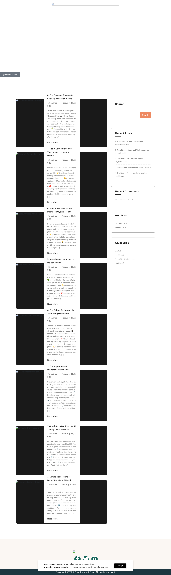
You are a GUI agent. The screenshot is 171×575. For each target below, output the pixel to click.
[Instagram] (94, 559)
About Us (93, 67)
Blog (121, 67)
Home (81, 67)
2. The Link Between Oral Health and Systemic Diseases (61, 426)
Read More (52, 142)
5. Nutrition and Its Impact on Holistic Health (133, 167)
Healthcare (119, 255)
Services (108, 67)
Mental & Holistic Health (124, 259)
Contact (161, 67)
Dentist (118, 251)
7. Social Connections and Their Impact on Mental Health (59, 152)
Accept (120, 565)
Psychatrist (119, 263)
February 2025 (121, 223)
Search (119, 104)
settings (104, 567)
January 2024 (120, 227)
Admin (54, 103)
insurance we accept (140, 67)
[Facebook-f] (77, 559)
